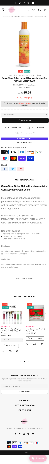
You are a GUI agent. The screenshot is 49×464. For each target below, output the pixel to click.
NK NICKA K (5, 326)
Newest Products (35, 75)
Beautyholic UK (12, 10)
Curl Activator (31, 85)
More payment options (24, 142)
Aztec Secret (30, 326)
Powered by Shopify (36, 428)
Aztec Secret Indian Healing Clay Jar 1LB (35, 330)
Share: (4, 165)
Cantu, (26, 75)
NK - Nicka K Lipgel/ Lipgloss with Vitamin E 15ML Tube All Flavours (11, 331)
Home (5, 16)
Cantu (28, 87)
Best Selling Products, (16, 75)
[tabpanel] (12, 330)
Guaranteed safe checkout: (13, 148)
